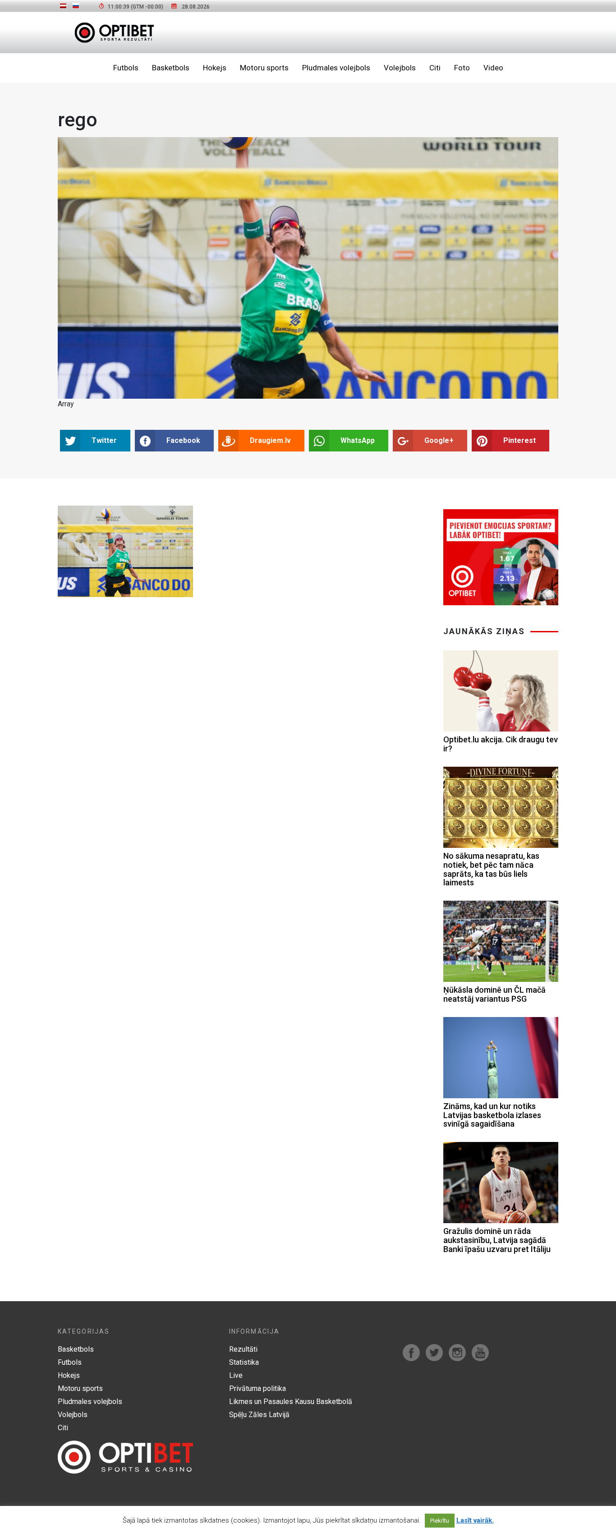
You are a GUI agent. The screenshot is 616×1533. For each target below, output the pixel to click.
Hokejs (214, 67)
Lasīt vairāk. (475, 1520)
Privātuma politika (257, 1388)
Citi (435, 67)
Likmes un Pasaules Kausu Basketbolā (290, 1401)
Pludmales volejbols (336, 67)
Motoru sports (264, 67)
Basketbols (170, 67)
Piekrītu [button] (439, 1520)
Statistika (244, 1362)
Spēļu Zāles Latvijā (259, 1414)
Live (236, 1375)
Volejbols (400, 67)
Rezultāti (243, 1349)
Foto (462, 67)
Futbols (125, 67)
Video (493, 67)
